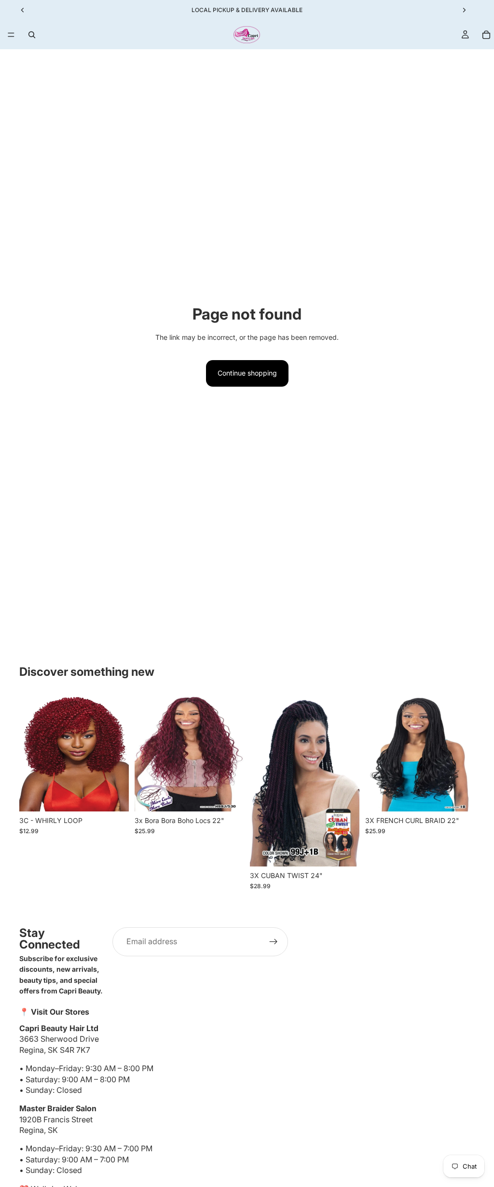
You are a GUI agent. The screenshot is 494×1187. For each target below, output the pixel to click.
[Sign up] (273, 942)
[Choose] (114, 796)
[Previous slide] (30, 753)
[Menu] (11, 35)
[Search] (31, 34)
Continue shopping (247, 373)
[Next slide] (118, 753)
